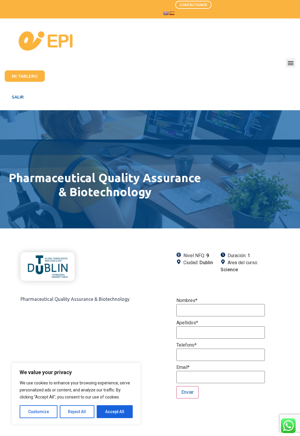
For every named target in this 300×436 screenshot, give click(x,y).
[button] (290, 63)
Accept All (114, 411)
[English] (165, 13)
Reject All (77, 411)
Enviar (187, 392)
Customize (38, 411)
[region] (76, 393)
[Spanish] (171, 13)
